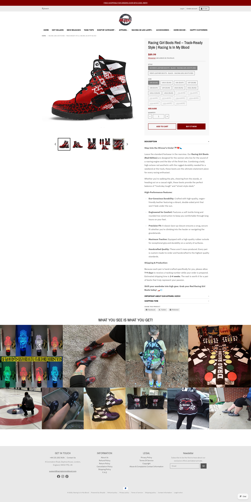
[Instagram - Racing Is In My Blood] (62, 476)
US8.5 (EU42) (180, 98)
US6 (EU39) (194, 93)
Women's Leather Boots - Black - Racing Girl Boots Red (173, 68)
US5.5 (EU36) (166, 83)
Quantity (151, 113)
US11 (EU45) (167, 103)
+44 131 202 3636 (57, 457)
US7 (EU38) (192, 83)
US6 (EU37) (180, 83)
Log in (182, 9)
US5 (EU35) (154, 83)
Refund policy (112, 493)
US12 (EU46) (180, 103)
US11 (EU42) (191, 88)
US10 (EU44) (154, 103)
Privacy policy (124, 493)
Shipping (151, 58)
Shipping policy (150, 493)
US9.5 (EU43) (194, 98)
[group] (64, 144)
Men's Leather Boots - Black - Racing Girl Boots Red (171, 73)
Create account (192, 9)
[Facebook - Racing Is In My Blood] (58, 476)
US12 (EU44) (168, 93)
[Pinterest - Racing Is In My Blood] (67, 476)
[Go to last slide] (55, 144)
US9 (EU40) (166, 88)
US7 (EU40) (154, 98)
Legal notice (178, 493)
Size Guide (152, 108)
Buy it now (191, 126)
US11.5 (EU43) (155, 93)
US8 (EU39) (154, 88)
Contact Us (71, 457)
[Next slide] (127, 144)
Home (44, 36)
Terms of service (137, 493)
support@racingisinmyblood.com (62, 471)
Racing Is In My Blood (81, 493)
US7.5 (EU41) (166, 98)
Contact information (165, 493)
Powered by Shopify (98, 493)
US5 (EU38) (181, 93)
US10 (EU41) (178, 88)
